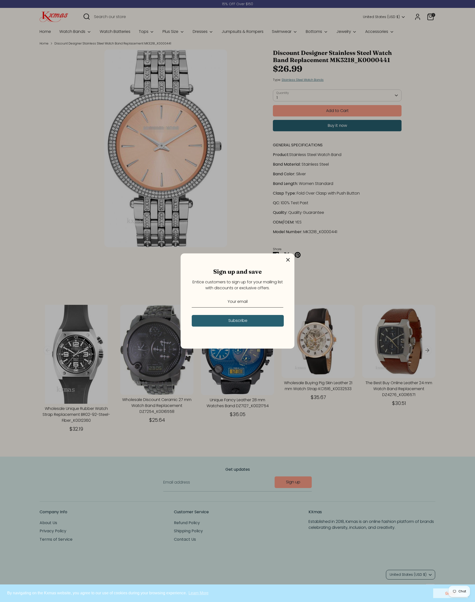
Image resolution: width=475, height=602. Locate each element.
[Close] (288, 259)
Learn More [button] (199, 593)
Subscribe (237, 320)
